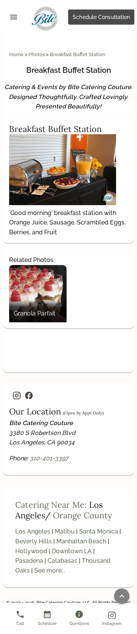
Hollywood (31, 551)
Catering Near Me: (51, 504)
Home (17, 54)
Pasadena (29, 560)
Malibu (65, 531)
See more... (49, 570)
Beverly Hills (33, 541)
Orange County (82, 515)
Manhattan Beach (81, 541)
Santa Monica (98, 531)
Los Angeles (32, 531)
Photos (37, 54)
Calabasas (62, 560)
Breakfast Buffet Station (77, 54)
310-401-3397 (49, 458)
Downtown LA (72, 551)
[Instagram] (16, 395)
